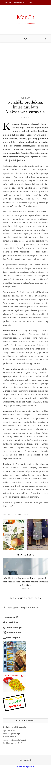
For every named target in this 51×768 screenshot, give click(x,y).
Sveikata (25, 98)
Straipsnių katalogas (12, 733)
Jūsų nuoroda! (12, 743)
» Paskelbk (27, 3)
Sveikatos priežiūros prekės (15, 727)
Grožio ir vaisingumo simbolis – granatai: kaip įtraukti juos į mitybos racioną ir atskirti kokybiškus (25, 581)
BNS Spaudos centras (20, 514)
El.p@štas (7, 3)
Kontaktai (17, 3)
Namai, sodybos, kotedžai (14, 740)
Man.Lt (25, 17)
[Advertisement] (25, 65)
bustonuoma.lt (9, 736)
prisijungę (10, 607)
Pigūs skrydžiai (9, 730)
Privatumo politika (25, 766)
